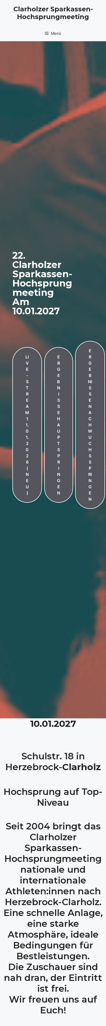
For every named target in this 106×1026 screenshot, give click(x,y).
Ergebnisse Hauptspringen (58, 424)
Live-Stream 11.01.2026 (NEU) (27, 424)
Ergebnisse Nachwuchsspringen (90, 425)
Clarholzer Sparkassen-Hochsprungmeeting (53, 13)
